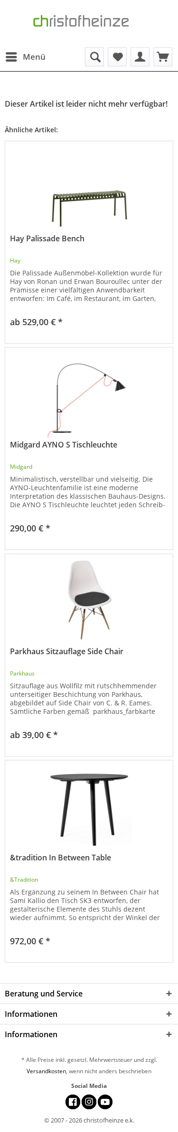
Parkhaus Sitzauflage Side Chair (66, 652)
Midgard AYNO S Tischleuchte (63, 445)
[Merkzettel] (117, 56)
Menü (34, 56)
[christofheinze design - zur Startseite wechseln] (89, 24)
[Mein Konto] (140, 56)
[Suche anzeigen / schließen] (94, 56)
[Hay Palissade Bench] (89, 188)
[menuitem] (25, 56)
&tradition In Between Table (60, 858)
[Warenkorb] (162, 56)
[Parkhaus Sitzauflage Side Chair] (89, 601)
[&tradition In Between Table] (89, 807)
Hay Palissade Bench (47, 239)
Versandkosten (46, 1071)
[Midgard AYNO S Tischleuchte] (89, 395)
